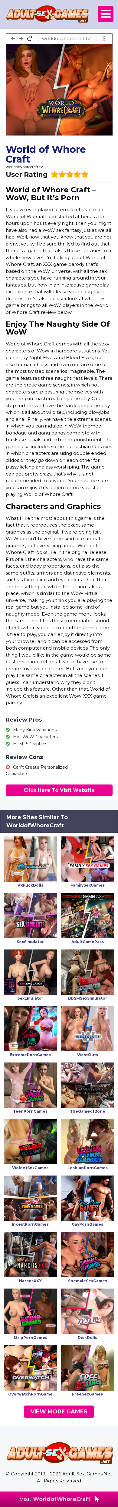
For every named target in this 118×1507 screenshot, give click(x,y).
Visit (55, 1499)
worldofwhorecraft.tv (24, 166)
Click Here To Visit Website (59, 790)
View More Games (59, 1411)
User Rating (27, 174)
